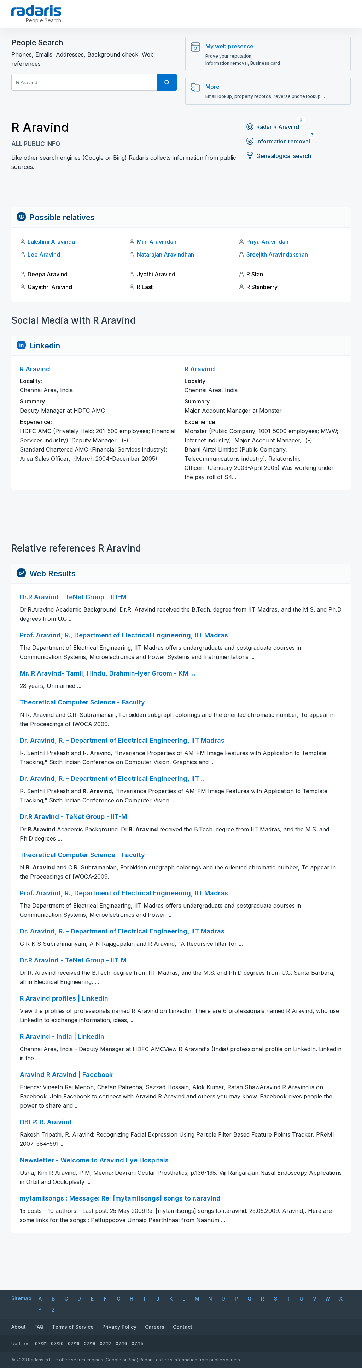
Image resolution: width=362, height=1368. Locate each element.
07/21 (41, 1343)
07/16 (121, 1343)
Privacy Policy (119, 1327)
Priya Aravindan (267, 241)
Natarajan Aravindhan (165, 254)
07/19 (74, 1343)
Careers (154, 1327)
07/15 (137, 1343)
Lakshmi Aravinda (51, 241)
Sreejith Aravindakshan (277, 254)
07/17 (105, 1343)
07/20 (57, 1343)
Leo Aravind (44, 254)
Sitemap (21, 1298)
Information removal (283, 141)
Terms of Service (73, 1327)
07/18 (89, 1343)
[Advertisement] (181, 191)
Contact (182, 1327)
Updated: (21, 1343)
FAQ (38, 1327)
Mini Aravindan (156, 241)
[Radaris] (36, 10)
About (18, 1327)
